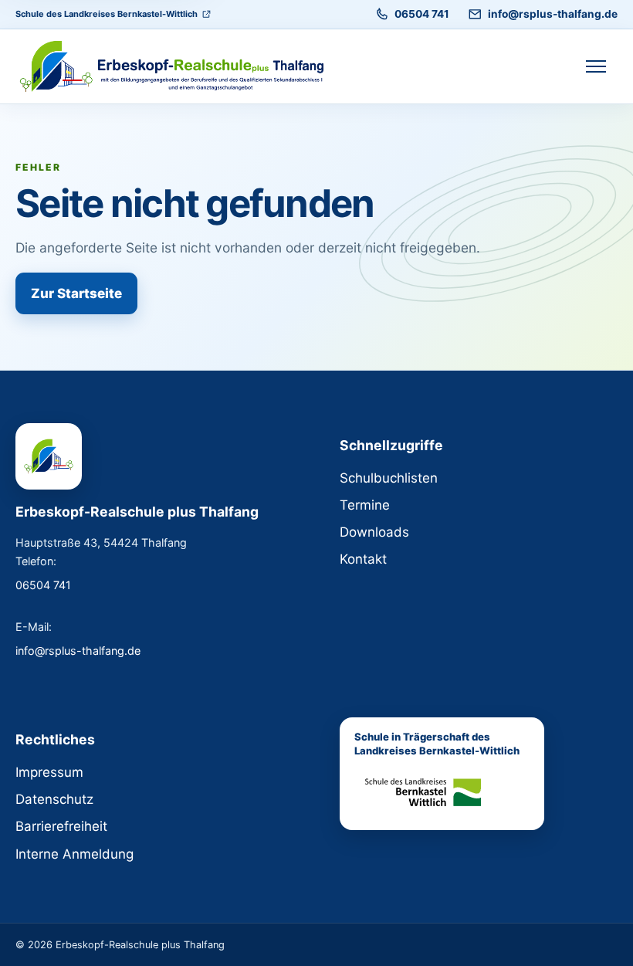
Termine (365, 505)
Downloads (374, 532)
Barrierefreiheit (61, 826)
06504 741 (421, 14)
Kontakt (363, 559)
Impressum (49, 772)
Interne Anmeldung (74, 854)
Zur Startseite (76, 293)
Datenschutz (54, 799)
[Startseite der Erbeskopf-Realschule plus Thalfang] (171, 66)
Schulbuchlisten (389, 478)
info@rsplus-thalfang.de (553, 14)
